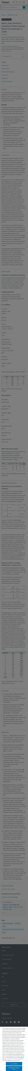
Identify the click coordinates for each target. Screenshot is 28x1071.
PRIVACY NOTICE (13, 1059)
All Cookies (14, 1064)
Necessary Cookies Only (13, 1068)
